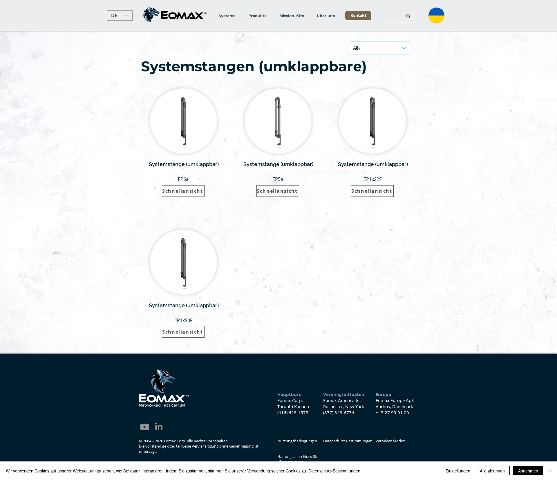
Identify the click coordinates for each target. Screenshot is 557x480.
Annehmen (528, 471)
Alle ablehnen (492, 471)
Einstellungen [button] (458, 471)
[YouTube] (144, 426)
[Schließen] (550, 470)
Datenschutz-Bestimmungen (334, 471)
